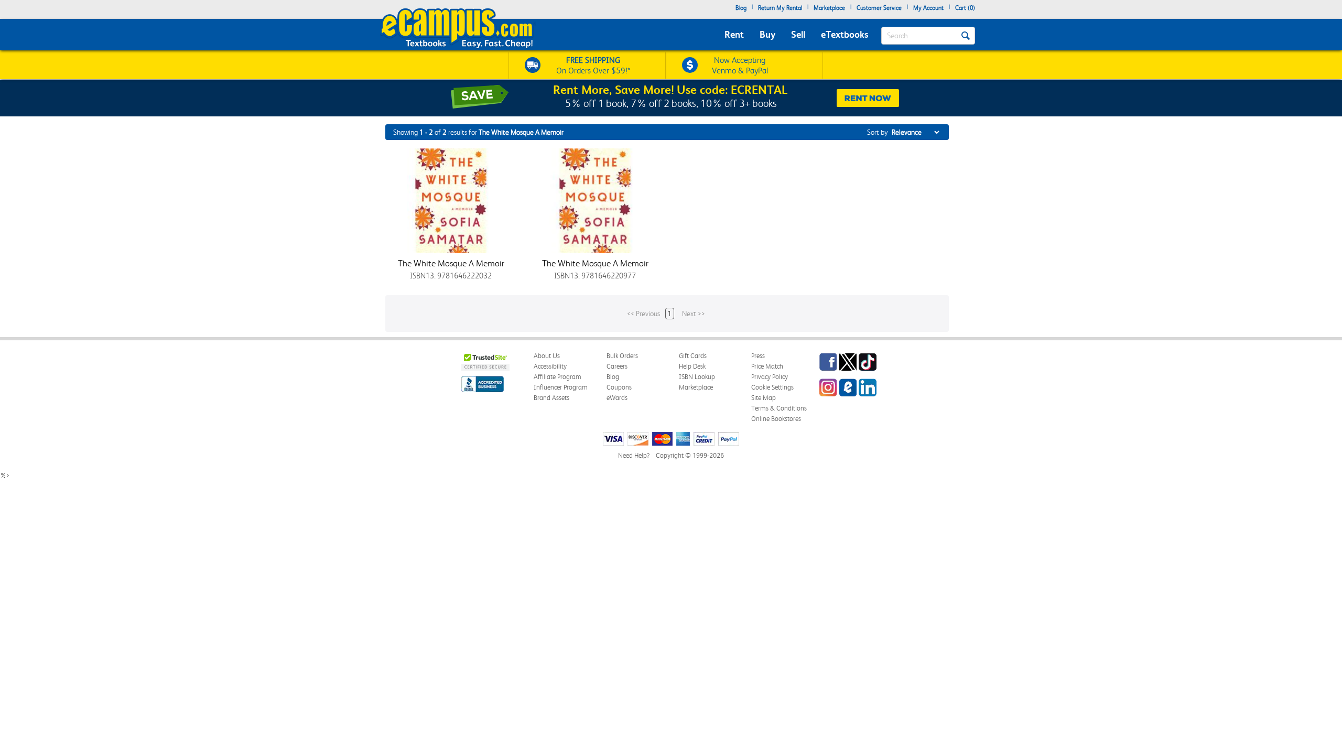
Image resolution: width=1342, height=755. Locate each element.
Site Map (763, 398)
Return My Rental (780, 8)
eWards (617, 398)
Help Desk (692, 366)
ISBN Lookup (697, 377)
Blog (740, 8)
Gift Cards (693, 356)
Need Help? (634, 455)
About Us (547, 356)
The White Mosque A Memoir (451, 263)
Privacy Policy (769, 377)
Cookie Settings (772, 387)
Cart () (965, 8)
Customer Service (879, 8)
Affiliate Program (557, 377)
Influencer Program (561, 387)
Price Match (767, 366)
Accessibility (550, 366)
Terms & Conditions (779, 408)
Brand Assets (551, 398)
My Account (928, 8)
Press (758, 356)
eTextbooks (844, 34)
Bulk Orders (622, 356)
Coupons (619, 387)
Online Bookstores (776, 419)
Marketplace (829, 8)
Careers (617, 366)
